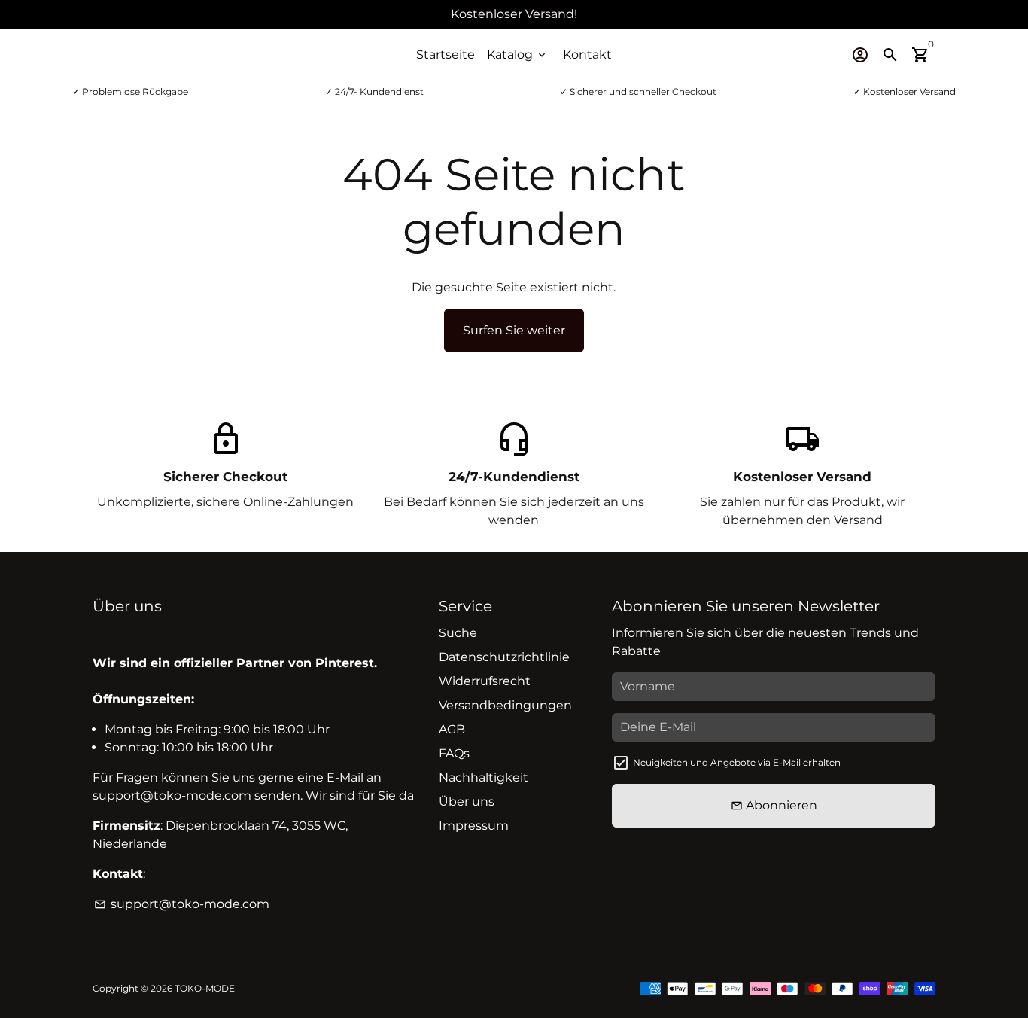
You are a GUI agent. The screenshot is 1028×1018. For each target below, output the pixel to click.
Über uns (466, 801)
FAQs (454, 753)
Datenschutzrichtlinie (504, 657)
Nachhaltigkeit (483, 777)
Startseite (445, 54)
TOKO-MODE (205, 988)
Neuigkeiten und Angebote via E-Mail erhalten (737, 762)
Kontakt (587, 54)
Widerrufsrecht (485, 681)
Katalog (517, 54)
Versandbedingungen (505, 705)
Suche (458, 633)
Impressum (474, 825)
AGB (452, 729)
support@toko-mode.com (181, 904)
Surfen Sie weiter (514, 330)
